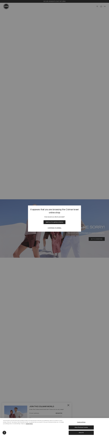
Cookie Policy (29, 423)
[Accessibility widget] (4, 432)
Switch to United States (54, 222)
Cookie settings (81, 422)
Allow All (81, 432)
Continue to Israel (54, 227)
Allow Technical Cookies (81, 427)
